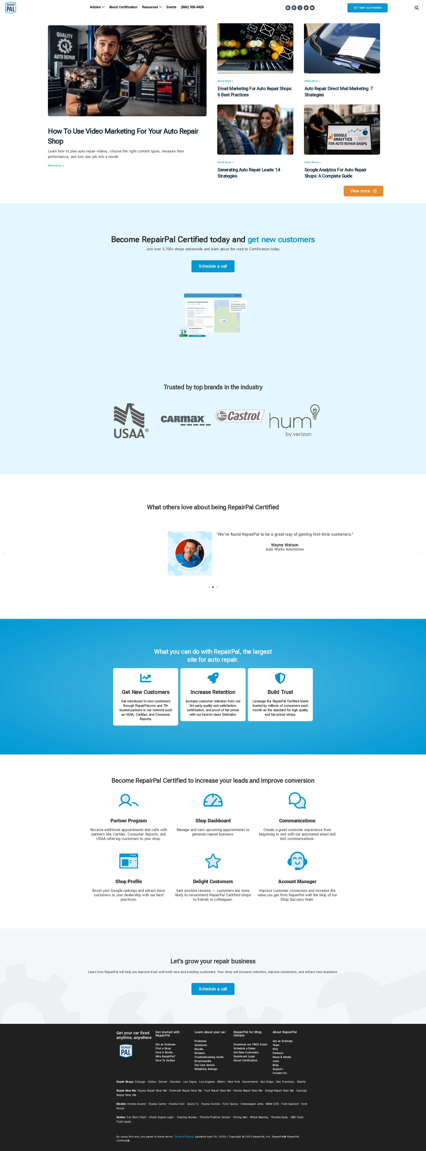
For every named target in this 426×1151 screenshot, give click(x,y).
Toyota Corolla (210, 994)
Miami (221, 972)
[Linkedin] (294, 7)
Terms (178, 1027)
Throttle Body (279, 1007)
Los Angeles (207, 972)
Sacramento (250, 972)
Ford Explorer (290, 994)
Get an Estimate (166, 934)
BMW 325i (272, 994)
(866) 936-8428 (192, 7)
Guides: (121, 1007)
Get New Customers (246, 942)
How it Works (164, 942)
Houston (175, 972)
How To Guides (165, 950)
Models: (121, 994)
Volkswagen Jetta (252, 994)
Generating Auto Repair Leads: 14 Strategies (249, 63)
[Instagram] (300, 7)
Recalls (199, 939)
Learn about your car (210, 922)
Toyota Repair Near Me (152, 981)
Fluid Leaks (123, 1012)
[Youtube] (312, 7)
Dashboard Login (244, 946)
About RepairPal (285, 922)
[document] (213, 1096)
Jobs (276, 951)
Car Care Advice (205, 955)
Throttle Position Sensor (214, 1007)
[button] (416, 7)
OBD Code (297, 1007)
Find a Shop (163, 938)
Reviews (200, 943)
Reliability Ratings (206, 959)
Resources (150, 7)
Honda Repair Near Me (247, 981)
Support (278, 959)
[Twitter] (306, 7)
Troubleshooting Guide (209, 947)
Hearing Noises (187, 1007)
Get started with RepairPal (168, 924)
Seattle (301, 972)
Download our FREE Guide (250, 934)
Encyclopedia (203, 951)
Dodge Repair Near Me (279, 981)
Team (276, 935)
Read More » (56, 55)
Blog (275, 955)
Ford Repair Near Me (217, 981)
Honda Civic (176, 994)
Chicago (140, 972)
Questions (201, 935)
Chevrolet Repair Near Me (185, 981)
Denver (163, 972)
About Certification (123, 7)
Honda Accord (136, 994)
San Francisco (285, 972)
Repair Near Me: (126, 981)
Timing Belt (240, 1007)
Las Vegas (190, 972)
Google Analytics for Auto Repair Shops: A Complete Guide (336, 63)
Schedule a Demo (245, 938)
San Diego (267, 972)
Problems (200, 931)
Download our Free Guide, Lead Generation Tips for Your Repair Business (260, 1084)
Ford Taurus (230, 994)
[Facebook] (288, 7)
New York (234, 972)
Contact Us (280, 963)
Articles (95, 7)
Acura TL (193, 994)
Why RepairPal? (165, 946)
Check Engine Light (161, 1007)
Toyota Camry (157, 994)
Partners (278, 943)
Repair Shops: (125, 972)
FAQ (275, 939)
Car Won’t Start (136, 1007)
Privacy (189, 1027)
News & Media (282, 947)
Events (171, 7)
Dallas (152, 972)
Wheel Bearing (259, 1007)
